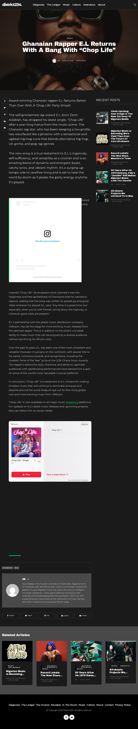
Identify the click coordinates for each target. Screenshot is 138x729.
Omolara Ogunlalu (119, 162)
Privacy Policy (123, 705)
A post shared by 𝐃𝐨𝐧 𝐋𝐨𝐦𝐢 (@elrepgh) (47, 277)
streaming (72, 402)
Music (66, 4)
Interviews (89, 4)
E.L (17, 568)
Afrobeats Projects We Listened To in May (122, 193)
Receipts (125, 666)
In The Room (69, 705)
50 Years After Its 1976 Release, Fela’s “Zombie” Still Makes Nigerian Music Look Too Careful (123, 175)
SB (58, 60)
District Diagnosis (52, 666)
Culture (76, 4)
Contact (109, 705)
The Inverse (14, 667)
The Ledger (53, 4)
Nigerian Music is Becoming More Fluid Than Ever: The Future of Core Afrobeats (121, 136)
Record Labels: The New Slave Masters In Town (121, 155)
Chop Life (8, 568)
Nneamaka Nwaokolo (120, 123)
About (101, 4)
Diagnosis (38, 4)
